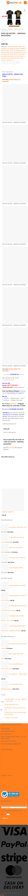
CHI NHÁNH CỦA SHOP (16, 409)
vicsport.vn (10, 60)
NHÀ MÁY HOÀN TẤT (8, 512)
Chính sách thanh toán (7, 762)
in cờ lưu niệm (12, 58)
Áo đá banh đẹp (18, 50)
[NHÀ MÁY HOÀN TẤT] (13, 499)
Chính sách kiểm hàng (7, 770)
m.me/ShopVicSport (8, 380)
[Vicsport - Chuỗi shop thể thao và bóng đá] (14, 2)
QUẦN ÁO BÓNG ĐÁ (15, 48)
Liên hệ (3, 788)
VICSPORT (10, 29)
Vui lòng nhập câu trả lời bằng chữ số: (11, 811)
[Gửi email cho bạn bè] (12, 62)
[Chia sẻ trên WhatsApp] (2, 62)
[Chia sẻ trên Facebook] (5, 62)
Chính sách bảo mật (7, 759)
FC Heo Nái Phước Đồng (11, 704)
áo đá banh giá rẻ (17, 52)
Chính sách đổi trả (6, 767)
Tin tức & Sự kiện (6, 783)
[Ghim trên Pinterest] (15, 62)
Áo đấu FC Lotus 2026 (11, 718)
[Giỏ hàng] (25, 2)
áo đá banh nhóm (13, 54)
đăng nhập (12, 447)
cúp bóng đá (10, 56)
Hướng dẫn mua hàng (7, 756)
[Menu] (2, 2)
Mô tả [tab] (3, 71)
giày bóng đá (6, 414)
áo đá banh (14, 414)
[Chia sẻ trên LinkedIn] (18, 62)
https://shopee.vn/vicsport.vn (15, 393)
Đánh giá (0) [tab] (9, 71)
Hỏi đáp (3, 786)
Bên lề (3, 780)
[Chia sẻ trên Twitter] (9, 62)
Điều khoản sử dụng (6, 754)
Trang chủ (3, 29)
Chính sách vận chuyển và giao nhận (11, 764)
